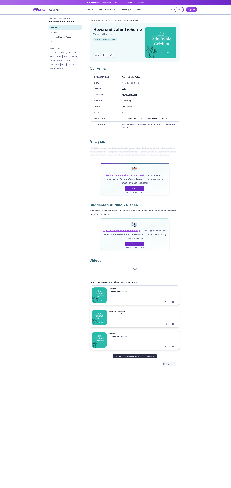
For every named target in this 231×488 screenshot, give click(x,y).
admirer (62, 52)
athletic (76, 52)
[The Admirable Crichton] (160, 42)
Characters (93, 20)
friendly (66, 56)
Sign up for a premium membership (124, 175)
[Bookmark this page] (104, 55)
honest (52, 69)
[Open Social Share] (111, 55)
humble (67, 60)
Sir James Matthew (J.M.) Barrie (105, 39)
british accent (72, 64)
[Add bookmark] (173, 302)
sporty (52, 56)
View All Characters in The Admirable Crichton (135, 356)
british (63, 64)
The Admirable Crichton (103, 34)
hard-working (54, 64)
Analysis (54, 32)
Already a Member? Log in (135, 192)
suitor (69, 52)
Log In (179, 10)
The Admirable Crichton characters (109, 20)
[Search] (171, 9)
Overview (54, 27)
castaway (60, 69)
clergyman (53, 52)
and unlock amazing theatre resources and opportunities (115, 2)
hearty (59, 56)
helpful (52, 60)
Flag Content (170, 364)
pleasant (74, 56)
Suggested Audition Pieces (61, 37)
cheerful (60, 60)
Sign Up (135, 188)
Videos (53, 42)
